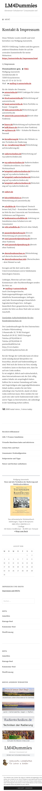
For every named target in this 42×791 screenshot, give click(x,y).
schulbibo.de (10, 206)
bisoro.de (8, 124)
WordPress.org (7, 632)
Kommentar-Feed (9, 627)
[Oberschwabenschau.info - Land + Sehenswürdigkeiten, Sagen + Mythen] (18, 708)
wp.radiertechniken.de (14, 162)
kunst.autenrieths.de (13, 104)
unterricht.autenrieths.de (15, 115)
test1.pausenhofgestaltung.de (17, 244)
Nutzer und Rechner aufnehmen (14, 464)
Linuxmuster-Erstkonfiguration (14, 453)
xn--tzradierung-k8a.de (14, 145)
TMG (26, 69)
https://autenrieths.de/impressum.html (20, 58)
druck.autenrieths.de (13, 98)
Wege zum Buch (22, 531)
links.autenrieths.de (13, 110)
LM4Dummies (21, 5)
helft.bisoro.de (10, 127)
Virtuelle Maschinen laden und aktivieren (18, 442)
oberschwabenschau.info (15, 259)
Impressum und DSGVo (11, 591)
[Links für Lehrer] (18, 762)
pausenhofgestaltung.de (14, 233)
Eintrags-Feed (7, 621)
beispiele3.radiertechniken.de (17, 183)
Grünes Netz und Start (10, 448)
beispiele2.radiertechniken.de (17, 177)
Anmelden (6, 616)
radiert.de (8, 192)
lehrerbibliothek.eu (12, 198)
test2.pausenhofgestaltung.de (17, 238)
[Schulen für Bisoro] (18, 736)
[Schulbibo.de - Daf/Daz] (18, 693)
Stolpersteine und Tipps (11, 458)
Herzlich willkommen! (10, 432)
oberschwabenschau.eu (14, 253)
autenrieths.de (10, 92)
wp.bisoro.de (10, 130)
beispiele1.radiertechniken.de (17, 171)
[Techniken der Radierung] (18, 722)
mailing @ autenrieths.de (20, 83)
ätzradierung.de (11, 139)
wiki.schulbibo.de (12, 227)
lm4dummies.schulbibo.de (15, 218)
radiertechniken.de (12, 154)
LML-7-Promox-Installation (12, 437)
